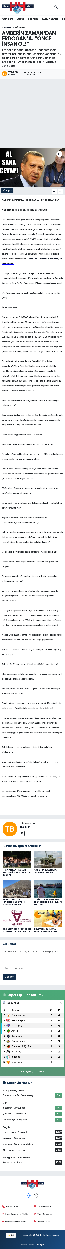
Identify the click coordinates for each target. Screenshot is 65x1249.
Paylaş (9, 190)
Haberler (6, 28)
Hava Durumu (12, 1206)
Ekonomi (33, 19)
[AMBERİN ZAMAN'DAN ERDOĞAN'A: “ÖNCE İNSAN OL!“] (32, 167)
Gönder (9, 977)
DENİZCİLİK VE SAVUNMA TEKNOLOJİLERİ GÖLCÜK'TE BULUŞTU (48, 902)
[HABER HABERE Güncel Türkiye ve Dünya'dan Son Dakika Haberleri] (18, 8)
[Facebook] (29, 1195)
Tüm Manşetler (44, 1214)
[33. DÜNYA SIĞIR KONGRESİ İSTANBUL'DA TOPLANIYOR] (17, 918)
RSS (12, 1235)
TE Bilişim (40, 1245)
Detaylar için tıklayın (32, 1071)
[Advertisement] (32, 114)
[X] (35, 1195)
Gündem (7, 19)
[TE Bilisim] (10, 829)
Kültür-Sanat (50, 19)
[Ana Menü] (60, 7)
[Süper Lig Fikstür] (61, 1083)
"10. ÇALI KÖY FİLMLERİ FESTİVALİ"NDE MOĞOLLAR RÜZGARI (17, 872)
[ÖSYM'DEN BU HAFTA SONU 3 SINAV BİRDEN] (48, 918)
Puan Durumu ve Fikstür (16, 1214)
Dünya (20, 19)
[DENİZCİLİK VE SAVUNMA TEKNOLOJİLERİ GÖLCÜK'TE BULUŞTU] (48, 889)
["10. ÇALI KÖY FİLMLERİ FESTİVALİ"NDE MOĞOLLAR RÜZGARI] (17, 859)
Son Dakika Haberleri (15, 1221)
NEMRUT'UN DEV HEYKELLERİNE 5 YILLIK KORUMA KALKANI (14, 902)
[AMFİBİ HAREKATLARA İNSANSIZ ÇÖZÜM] (48, 859)
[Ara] (56, 7)
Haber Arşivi (44, 1221)
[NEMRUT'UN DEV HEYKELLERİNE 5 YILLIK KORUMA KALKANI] (17, 889)
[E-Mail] (22, 833)
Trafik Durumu (44, 1206)
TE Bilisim (25, 827)
